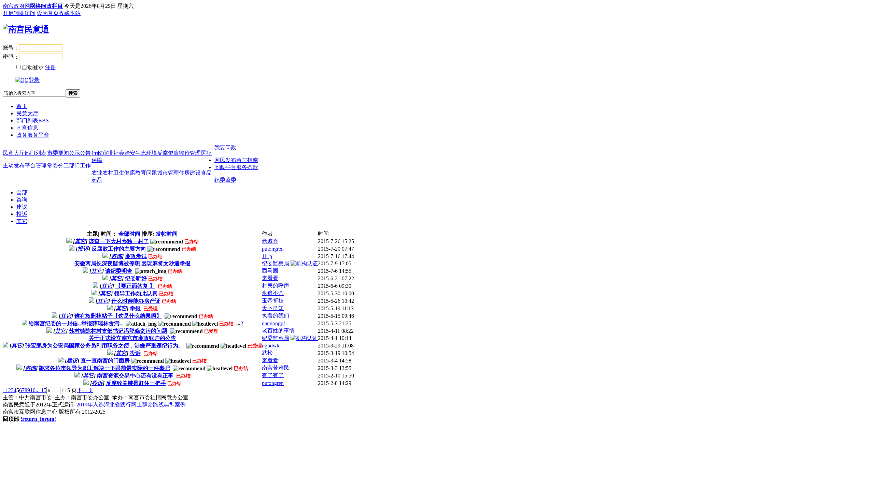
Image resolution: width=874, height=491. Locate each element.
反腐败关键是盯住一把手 (136, 383)
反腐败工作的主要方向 (118, 249)
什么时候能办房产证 (135, 301)
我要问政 (225, 147)
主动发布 (14, 165)
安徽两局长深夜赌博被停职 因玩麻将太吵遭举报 (132, 263)
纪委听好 (136, 278)
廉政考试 (136, 256)
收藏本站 (70, 13)
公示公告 (80, 153)
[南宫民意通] (26, 29)
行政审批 (102, 153)
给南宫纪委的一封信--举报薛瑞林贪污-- (76, 323)
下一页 (85, 390)
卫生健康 (124, 173)
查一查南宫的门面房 (105, 360)
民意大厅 (27, 113)
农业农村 (102, 173)
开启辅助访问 (19, 13)
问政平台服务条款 (236, 167)
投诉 (21, 214)
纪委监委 (225, 180)
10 (33, 390)
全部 (21, 192)
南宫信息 (27, 128)
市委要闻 (58, 153)
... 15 (41, 390)
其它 (21, 221)
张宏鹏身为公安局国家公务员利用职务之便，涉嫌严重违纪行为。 (104, 345)
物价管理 (190, 153)
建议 (21, 207)
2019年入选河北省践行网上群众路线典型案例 (131, 404)
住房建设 (190, 173)
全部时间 (129, 234)
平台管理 (35, 165)
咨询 (21, 200)
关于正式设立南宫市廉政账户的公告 (132, 338)
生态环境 (146, 153)
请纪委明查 (118, 271)
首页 (21, 106)
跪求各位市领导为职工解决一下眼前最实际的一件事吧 (104, 368)
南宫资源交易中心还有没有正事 (135, 375)
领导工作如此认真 (136, 293)
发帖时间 (167, 234)
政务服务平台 (32, 135)
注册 (50, 67)
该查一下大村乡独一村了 (119, 241)
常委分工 (58, 165)
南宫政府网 (16, 6)
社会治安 (124, 153)
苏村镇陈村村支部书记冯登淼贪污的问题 (118, 331)
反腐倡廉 (168, 153)
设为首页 (48, 13)
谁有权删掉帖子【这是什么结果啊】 (118, 316)
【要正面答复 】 (135, 286)
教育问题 (146, 173)
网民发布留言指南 (236, 160)
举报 (135, 308)
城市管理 (168, 173)
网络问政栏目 (46, 6)
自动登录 (33, 67)
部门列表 (32, 120)
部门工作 (80, 165)
